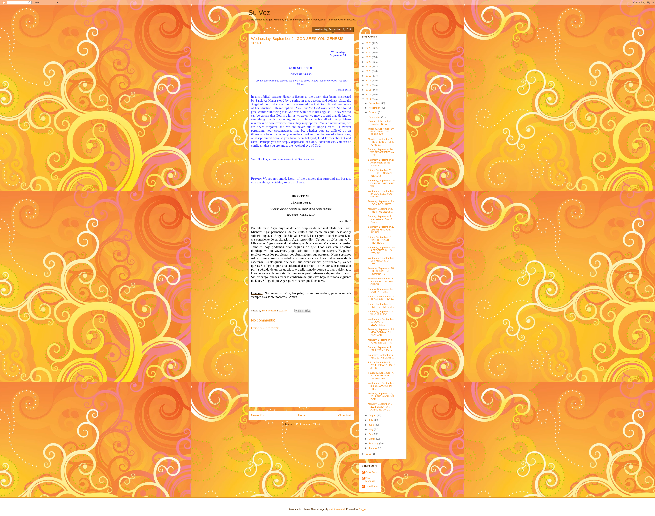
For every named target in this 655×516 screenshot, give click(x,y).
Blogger (362, 509)
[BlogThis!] (299, 310)
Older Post (344, 415)
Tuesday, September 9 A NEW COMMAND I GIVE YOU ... (381, 332)
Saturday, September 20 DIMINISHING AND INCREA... (381, 229)
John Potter (371, 486)
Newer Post (258, 415)
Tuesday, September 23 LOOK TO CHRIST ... (381, 203)
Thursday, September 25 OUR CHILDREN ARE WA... (381, 183)
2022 (369, 62)
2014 (369, 99)
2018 (369, 80)
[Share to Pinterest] (309, 310)
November (375, 107)
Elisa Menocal (370, 479)
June (372, 424)
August (373, 415)
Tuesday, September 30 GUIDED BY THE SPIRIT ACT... (381, 131)
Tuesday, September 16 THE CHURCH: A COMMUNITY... (381, 271)
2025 (369, 48)
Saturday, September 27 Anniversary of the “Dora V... (381, 162)
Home (301, 415)
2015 (369, 94)
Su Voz (259, 12)
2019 (369, 75)
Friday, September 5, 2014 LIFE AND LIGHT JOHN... (381, 365)
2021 (369, 66)
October (373, 112)
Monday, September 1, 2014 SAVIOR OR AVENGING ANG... (380, 406)
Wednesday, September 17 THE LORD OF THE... (381, 261)
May (371, 429)
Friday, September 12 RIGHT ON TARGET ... (381, 305)
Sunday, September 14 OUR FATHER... (380, 290)
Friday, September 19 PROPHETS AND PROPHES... (379, 240)
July (371, 420)
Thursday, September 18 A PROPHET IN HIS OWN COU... (381, 250)
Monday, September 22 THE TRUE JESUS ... (380, 210)
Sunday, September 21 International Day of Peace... (380, 219)
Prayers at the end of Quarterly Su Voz (379, 122)
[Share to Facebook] (306, 310)
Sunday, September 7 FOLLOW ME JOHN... (381, 349)
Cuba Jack (371, 472)
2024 (369, 52)
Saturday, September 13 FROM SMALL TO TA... (382, 298)
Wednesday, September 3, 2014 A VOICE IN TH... (381, 386)
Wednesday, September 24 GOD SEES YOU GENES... (381, 194)
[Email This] (296, 310)
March (372, 438)
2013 (369, 453)
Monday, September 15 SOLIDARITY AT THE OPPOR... (381, 281)
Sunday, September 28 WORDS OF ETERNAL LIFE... (381, 152)
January (373, 448)
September (375, 117)
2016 (369, 89)
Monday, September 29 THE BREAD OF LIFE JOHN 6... (381, 142)
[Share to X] (302, 310)
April (371, 434)
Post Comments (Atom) (308, 424)
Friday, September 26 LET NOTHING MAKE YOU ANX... (381, 173)
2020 (369, 71)
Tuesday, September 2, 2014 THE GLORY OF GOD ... (381, 396)
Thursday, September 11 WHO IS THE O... (381, 313)
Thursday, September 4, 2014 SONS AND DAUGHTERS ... (381, 375)
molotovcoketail (337, 509)
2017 (369, 85)
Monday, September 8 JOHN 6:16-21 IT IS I (380, 341)
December (375, 103)
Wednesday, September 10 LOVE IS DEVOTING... (381, 322)
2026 (369, 43)
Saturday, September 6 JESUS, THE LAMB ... (381, 356)
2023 (369, 57)
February (374, 443)
